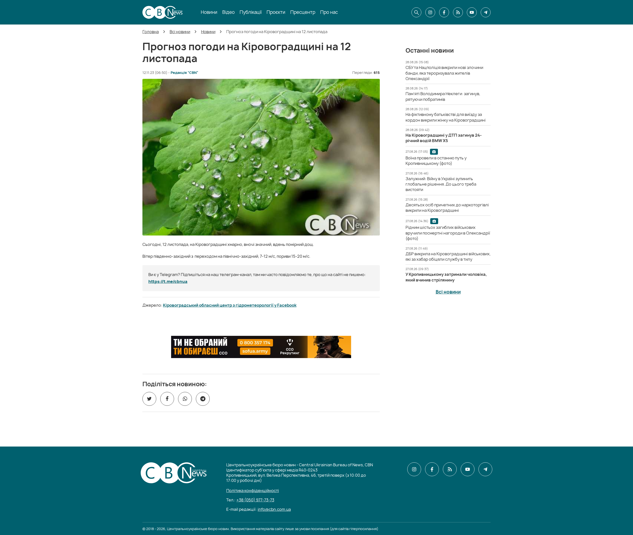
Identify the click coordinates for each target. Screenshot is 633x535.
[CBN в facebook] (444, 12)
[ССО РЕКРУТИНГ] (261, 347)
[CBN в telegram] (486, 12)
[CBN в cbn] (458, 12)
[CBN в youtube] (472, 12)
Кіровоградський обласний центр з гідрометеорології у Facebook (229, 305)
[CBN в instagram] (430, 12)
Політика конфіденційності (252, 490)
